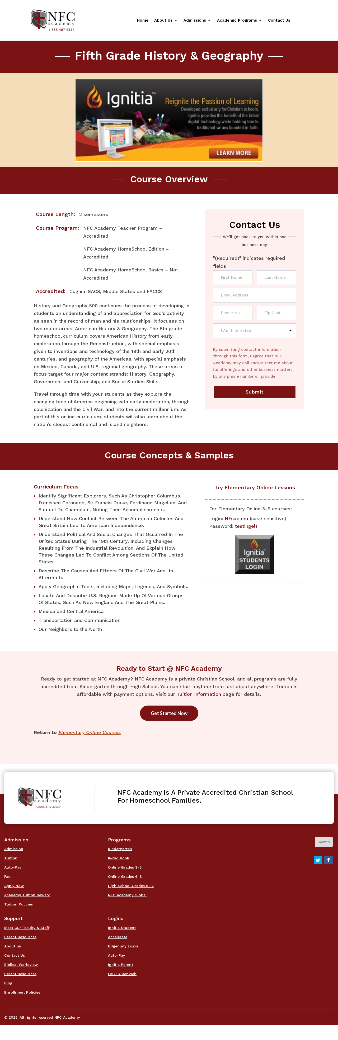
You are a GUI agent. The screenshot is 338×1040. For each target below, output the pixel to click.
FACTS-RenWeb (122, 974)
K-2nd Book (118, 858)
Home (142, 20)
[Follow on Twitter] (318, 860)
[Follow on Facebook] (328, 860)
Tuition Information (199, 694)
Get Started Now (169, 713)
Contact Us (279, 20)
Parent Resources (20, 937)
